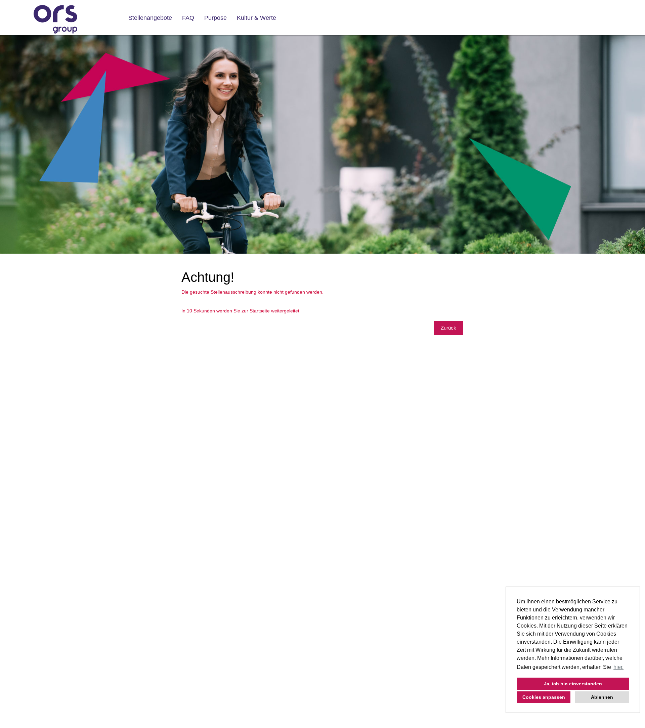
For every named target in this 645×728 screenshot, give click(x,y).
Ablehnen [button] (602, 697)
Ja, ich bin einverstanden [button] (573, 683)
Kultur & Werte (256, 17)
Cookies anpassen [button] (543, 697)
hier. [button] (618, 667)
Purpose (215, 17)
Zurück (448, 328)
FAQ (188, 17)
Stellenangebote (150, 17)
